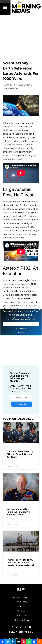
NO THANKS (21, 332)
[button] (21, 313)
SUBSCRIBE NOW (21, 328)
